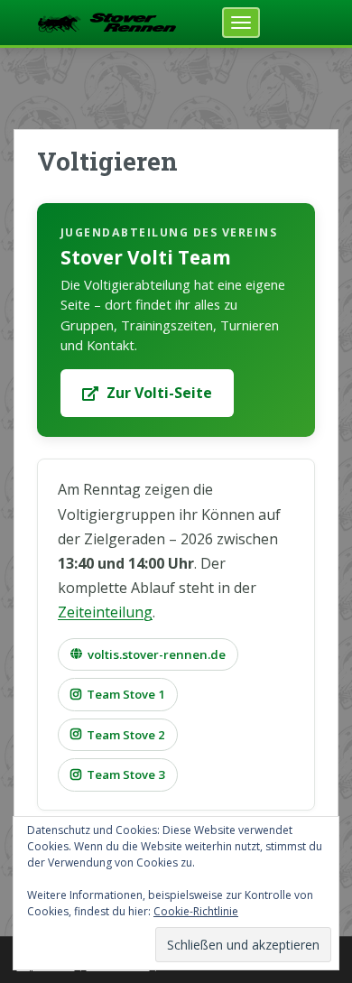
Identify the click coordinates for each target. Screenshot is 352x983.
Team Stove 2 (126, 735)
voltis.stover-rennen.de (157, 654)
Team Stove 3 (126, 774)
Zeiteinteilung (105, 612)
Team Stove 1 (126, 694)
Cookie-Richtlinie (195, 911)
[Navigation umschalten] (241, 22)
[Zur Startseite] (107, 21)
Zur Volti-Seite (159, 393)
